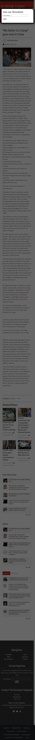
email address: (6, 15)
